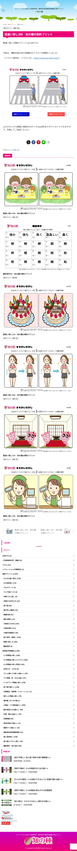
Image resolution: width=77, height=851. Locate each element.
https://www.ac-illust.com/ (46, 57)
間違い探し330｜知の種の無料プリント (19, 455)
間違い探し (16, 150)
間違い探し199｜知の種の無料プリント (19, 516)
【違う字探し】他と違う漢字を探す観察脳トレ (32, 757)
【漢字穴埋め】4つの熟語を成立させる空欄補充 (32, 790)
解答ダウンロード (54, 114)
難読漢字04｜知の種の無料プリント (17, 273)
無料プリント (9, 150)
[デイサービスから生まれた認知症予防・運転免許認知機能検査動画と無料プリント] (39, 11)
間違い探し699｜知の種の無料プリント (19, 213)
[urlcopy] (49, 142)
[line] (44, 142)
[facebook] (33, 142)
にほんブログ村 (7, 815)
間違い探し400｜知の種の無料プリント (19, 395)
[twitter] (28, 142)
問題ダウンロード (19, 114)
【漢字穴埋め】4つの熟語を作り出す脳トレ (30, 768)
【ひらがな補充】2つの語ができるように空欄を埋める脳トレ (38, 779)
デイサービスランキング (9, 821)
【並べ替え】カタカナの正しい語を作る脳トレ (32, 801)
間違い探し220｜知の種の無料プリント (19, 334)
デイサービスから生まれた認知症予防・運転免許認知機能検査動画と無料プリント (38, 835)
